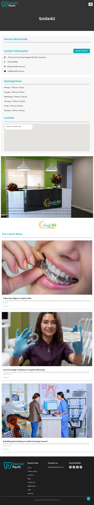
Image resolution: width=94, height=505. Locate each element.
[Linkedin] (81, 467)
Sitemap (30, 493)
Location (30, 475)
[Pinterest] (74, 467)
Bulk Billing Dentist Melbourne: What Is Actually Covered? (25, 441)
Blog (29, 479)
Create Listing (32, 471)
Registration (32, 486)
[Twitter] (77, 467)
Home (30, 468)
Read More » (6, 306)
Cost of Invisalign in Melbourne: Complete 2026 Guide (24, 370)
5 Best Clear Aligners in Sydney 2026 (17, 298)
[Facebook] (70, 467)
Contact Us (31, 482)
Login (29, 490)
